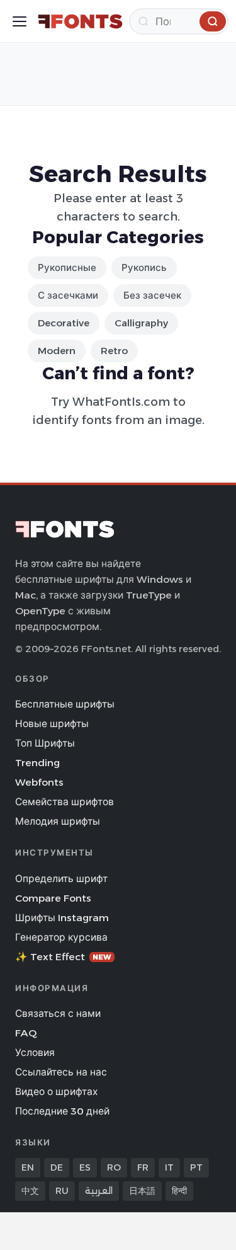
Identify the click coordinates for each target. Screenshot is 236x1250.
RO (114, 1167)
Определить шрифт (61, 879)
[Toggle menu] (19, 21)
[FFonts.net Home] (80, 21)
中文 (30, 1190)
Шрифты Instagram (62, 918)
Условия (35, 1052)
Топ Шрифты (45, 743)
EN (27, 1167)
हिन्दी (179, 1190)
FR (143, 1167)
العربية (99, 1190)
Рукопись (144, 267)
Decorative (63, 323)
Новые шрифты (52, 724)
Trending (37, 763)
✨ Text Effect (63, 957)
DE (56, 1167)
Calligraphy (141, 323)
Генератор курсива (61, 937)
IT (169, 1167)
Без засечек (152, 295)
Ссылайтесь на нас (61, 1072)
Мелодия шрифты (57, 821)
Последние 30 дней (62, 1111)
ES (85, 1167)
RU (62, 1190)
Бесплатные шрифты (65, 704)
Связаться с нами (58, 1013)
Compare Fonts (53, 898)
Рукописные (67, 267)
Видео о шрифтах (56, 1092)
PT (196, 1167)
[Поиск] (212, 21)
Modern (57, 351)
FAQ (26, 1033)
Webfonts (39, 782)
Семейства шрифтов (64, 802)
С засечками (68, 295)
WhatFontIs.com (121, 401)
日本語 (142, 1190)
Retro (114, 351)
